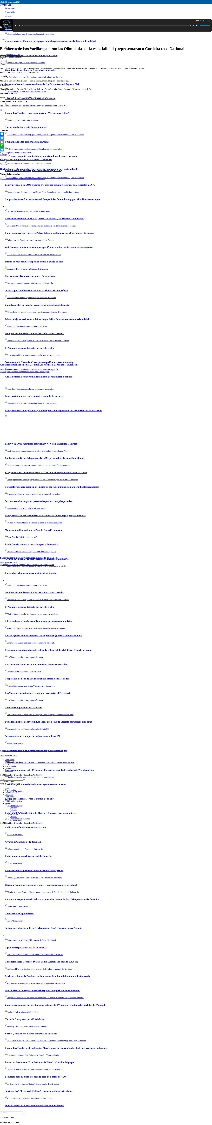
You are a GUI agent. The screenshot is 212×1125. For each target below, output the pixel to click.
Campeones (9, 152)
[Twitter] (106, 138)
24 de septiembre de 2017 (10, 55)
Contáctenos (9, 760)
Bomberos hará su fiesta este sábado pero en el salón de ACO (35, 1076)
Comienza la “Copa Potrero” (19, 913)
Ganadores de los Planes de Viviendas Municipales (30, 70)
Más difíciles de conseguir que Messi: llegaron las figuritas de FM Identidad (42, 990)
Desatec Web (37, 775)
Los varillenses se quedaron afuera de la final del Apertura (34, 870)
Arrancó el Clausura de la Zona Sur (23, 842)
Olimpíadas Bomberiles (23, 152)
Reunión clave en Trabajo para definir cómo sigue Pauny (33, 170)
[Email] (106, 142)
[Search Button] (24, 1113)
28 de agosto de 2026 (8, 369)
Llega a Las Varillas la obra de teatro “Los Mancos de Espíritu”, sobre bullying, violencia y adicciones (56, 1048)
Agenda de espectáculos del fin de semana (25, 947)
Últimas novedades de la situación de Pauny (27, 141)
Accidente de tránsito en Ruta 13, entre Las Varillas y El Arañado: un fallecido (39, 364)
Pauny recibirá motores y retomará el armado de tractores (29, 558)
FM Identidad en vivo (13, 762)
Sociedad (13, 808)
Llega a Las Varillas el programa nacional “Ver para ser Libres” (37, 113)
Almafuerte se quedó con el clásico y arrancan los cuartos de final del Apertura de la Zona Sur (52, 899)
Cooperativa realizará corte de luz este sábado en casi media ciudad (33, 750)
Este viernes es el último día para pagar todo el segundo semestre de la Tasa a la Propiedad (50, 41)
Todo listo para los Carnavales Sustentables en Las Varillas (34, 1105)
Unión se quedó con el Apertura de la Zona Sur (28, 856)
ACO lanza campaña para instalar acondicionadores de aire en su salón (41, 156)
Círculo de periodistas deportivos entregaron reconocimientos (35, 784)
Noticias (8, 803)
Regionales (14, 814)
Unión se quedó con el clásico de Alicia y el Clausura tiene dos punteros (40, 813)
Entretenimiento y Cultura (14, 935)
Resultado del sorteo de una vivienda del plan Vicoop (31, 55)
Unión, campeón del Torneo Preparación (25, 827)
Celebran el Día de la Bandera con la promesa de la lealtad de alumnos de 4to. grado (47, 976)
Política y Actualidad (18, 812)
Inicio (7, 24)
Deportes (8, 758)
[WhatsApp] (106, 146)
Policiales (13, 810)
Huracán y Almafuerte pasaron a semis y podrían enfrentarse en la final (41, 885)
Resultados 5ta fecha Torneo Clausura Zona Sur (29, 798)
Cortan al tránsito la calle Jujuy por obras (26, 127)
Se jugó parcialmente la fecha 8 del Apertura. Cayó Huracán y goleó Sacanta (43, 928)
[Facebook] (106, 134)
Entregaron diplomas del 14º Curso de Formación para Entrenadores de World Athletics (49, 770)
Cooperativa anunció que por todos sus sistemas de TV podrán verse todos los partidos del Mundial (55, 1005)
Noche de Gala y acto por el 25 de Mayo (25, 1019)
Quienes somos (10, 8)
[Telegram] (106, 149)
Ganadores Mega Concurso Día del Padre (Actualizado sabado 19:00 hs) (41, 961)
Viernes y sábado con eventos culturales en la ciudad (31, 1033)
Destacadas (14, 806)
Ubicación (8, 16)
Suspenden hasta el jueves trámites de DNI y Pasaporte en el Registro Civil (42, 84)
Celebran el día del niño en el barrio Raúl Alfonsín (30, 98)
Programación (10, 12)
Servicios (8, 799)
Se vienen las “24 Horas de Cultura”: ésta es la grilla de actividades (38, 1091)
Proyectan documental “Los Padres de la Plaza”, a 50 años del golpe (39, 1062)
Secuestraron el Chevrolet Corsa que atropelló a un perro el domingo (39, 362)
